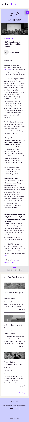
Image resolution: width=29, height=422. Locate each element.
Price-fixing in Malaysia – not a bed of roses (13, 364)
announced (7, 69)
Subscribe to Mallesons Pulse (14, 413)
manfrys (15, 260)
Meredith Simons (10, 298)
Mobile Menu (26, 4)
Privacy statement (22, 405)
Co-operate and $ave (13, 293)
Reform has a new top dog (14, 326)
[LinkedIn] (16, 407)
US (12, 38)
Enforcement (7, 38)
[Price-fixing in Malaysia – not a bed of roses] (14, 355)
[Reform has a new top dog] (14, 318)
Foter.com (7, 262)
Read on (21, 309)
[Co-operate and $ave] (14, 286)
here (5, 255)
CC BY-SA (15, 262)
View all (21, 393)
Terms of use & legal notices (9, 405)
